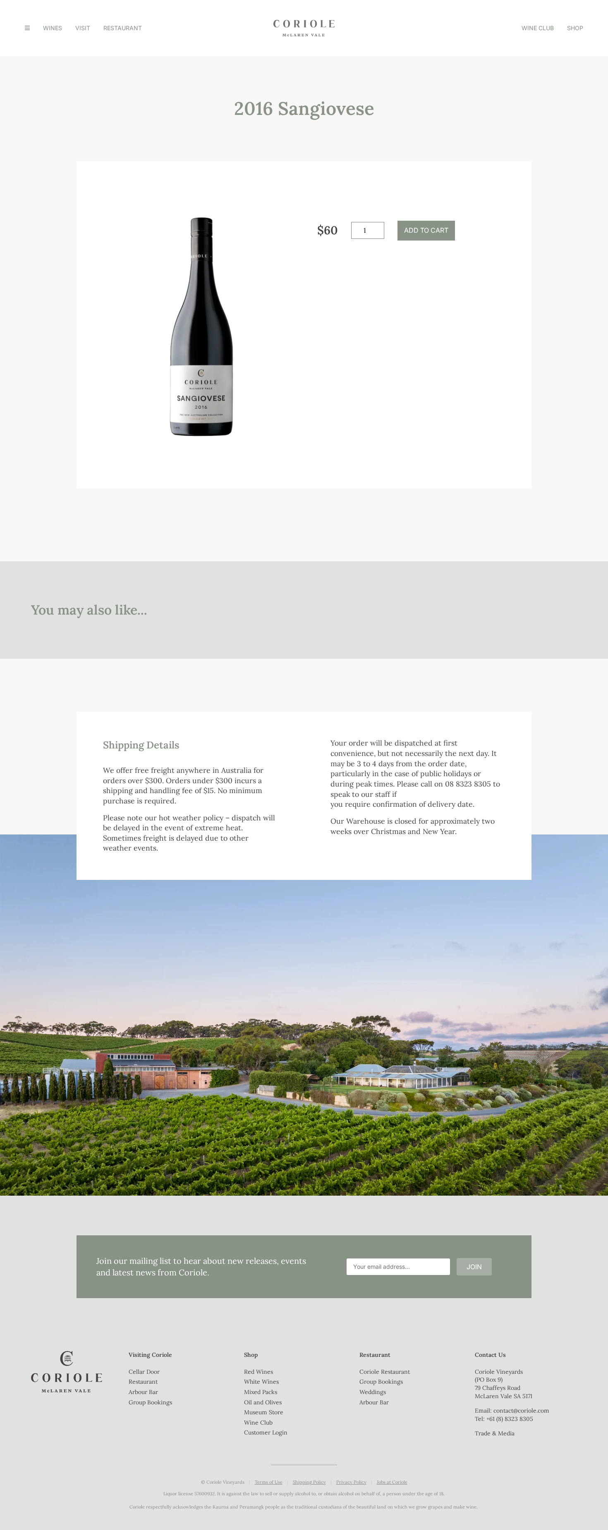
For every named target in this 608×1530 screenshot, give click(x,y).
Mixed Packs (260, 1392)
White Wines (261, 1381)
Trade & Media (495, 1433)
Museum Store (263, 1412)
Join (474, 1267)
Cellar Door (144, 1371)
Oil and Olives (263, 1402)
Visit (82, 27)
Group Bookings (150, 1402)
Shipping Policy (309, 1482)
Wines (52, 27)
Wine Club (538, 27)
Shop (575, 27)
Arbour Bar (143, 1392)
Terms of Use (268, 1482)
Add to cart (426, 230)
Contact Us (490, 1354)
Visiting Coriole (150, 1354)
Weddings (372, 1392)
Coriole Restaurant (384, 1371)
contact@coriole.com (521, 1410)
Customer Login (265, 1432)
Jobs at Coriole (392, 1482)
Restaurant (122, 27)
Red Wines (258, 1371)
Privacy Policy (351, 1482)
